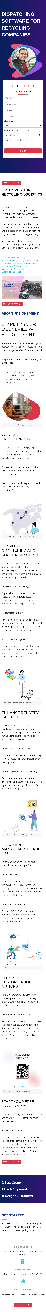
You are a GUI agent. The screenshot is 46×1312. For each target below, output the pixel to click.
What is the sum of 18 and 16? (15, 140)
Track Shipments (16, 1189)
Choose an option (11, 121)
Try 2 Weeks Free (10, 304)
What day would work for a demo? (17, 130)
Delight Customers (18, 1196)
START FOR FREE (10, 182)
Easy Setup (12, 1182)
